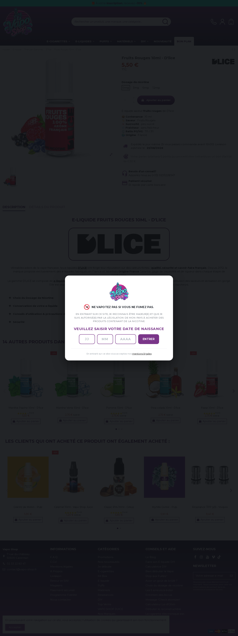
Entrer (149, 339)
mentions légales (142, 353)
